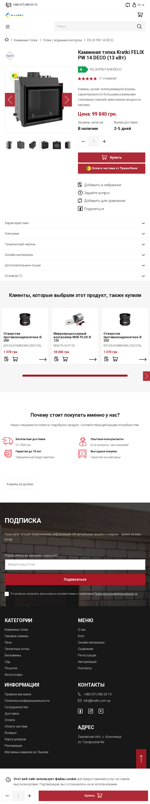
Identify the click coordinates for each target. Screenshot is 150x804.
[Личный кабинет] (134, 5)
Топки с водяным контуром (62, 40)
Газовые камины (16, 636)
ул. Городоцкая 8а (91, 742)
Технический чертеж (20, 244)
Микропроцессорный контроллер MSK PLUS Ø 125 (72, 337)
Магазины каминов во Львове (26, 752)
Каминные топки (25, 40)
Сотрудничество (16, 707)
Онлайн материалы (19, 255)
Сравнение (85, 649)
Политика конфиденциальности (115, 593)
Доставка (12, 713)
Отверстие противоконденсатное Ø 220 (123, 337)
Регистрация (87, 655)
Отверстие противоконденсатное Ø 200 (23, 337)
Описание (12, 233)
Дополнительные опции (23, 265)
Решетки (11, 668)
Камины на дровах (20, 484)
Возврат (11, 733)
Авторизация (87, 662)
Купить (116, 157)
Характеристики (17, 223)
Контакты (85, 668)
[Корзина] (140, 14)
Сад (7, 662)
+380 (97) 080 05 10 (98, 694)
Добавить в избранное (102, 185)
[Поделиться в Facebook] (81, 209)
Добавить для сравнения (104, 201)
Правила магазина (18, 694)
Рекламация (13, 746)
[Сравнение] (128, 5)
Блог (81, 636)
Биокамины (13, 655)
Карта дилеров (15, 739)
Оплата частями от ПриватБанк (114, 168)
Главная (7, 40)
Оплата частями (16, 726)
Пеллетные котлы (17, 649)
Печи (8, 642)
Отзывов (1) (13, 276)
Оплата (10, 720)
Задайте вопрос (97, 193)
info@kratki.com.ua (97, 701)
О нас (82, 629)
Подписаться (75, 579)
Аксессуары (13, 674)
